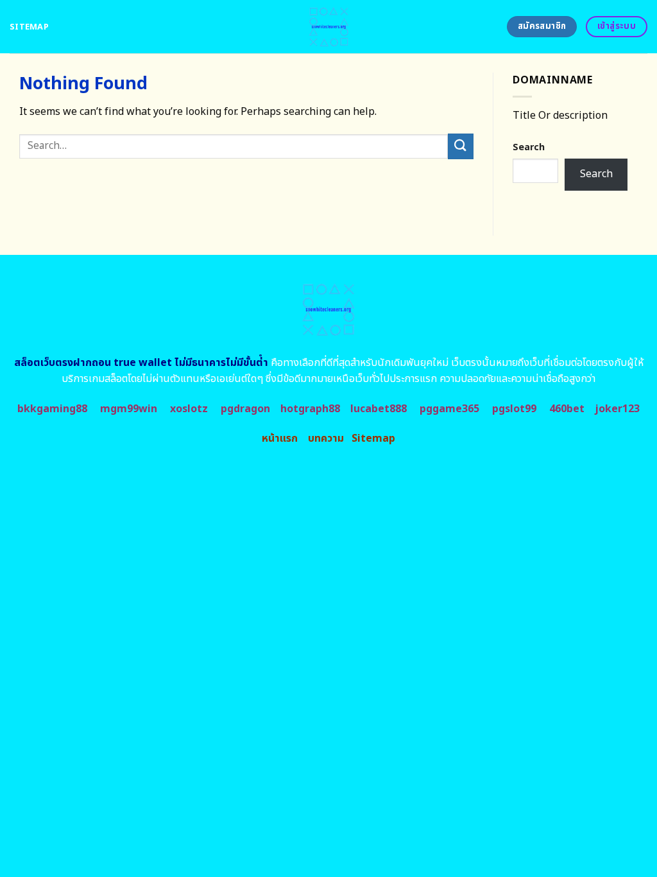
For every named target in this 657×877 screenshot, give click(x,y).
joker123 (617, 409)
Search (529, 147)
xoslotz (189, 409)
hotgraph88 (310, 409)
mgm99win (128, 409)
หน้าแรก (280, 438)
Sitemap (29, 27)
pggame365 (449, 409)
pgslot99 (514, 409)
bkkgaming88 (52, 409)
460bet (566, 409)
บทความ (326, 438)
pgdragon (245, 409)
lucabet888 (378, 409)
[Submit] (461, 146)
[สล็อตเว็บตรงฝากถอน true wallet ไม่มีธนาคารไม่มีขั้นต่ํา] (328, 26)
